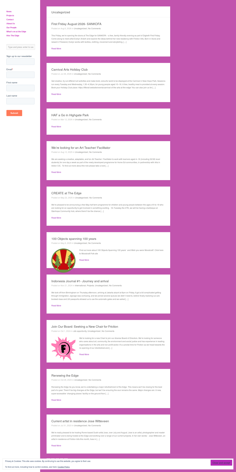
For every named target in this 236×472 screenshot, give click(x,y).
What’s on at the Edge (16, 32)
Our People (11, 27)
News (9, 11)
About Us (10, 23)
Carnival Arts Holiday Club (69, 69)
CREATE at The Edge (66, 193)
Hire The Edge (12, 36)
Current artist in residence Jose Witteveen (80, 421)
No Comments (94, 28)
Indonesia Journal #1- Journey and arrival (80, 281)
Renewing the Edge (65, 375)
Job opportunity (80, 331)
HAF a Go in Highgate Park (70, 115)
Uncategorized (80, 28)
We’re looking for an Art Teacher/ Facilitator (80, 147)
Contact (10, 19)
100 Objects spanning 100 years (73, 238)
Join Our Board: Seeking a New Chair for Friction (84, 326)
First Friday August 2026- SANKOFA (76, 24)
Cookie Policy (64, 466)
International (80, 285)
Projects (10, 15)
